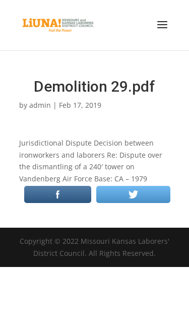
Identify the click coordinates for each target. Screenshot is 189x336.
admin (40, 105)
